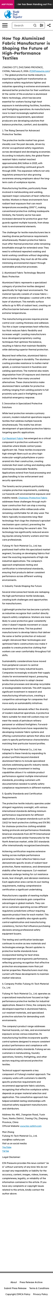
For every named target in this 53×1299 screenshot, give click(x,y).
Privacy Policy (40, 1294)
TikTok (5, 1151)
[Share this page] (49, 25)
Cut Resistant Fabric (12, 438)
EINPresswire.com (39, 71)
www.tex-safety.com (30, 1126)
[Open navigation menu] (5, 25)
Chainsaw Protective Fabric (32, 497)
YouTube (6, 1147)
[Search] (35, 25)
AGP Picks (7, 4)
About (13, 1282)
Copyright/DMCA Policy (17, 1294)
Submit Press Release (15, 1288)
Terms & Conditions (39, 1288)
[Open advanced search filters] (41, 25)
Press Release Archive (31, 1282)
